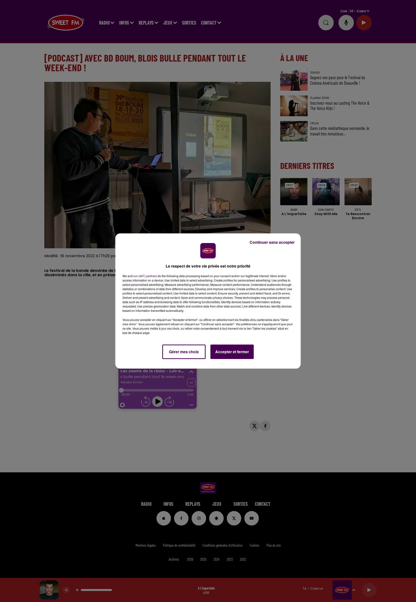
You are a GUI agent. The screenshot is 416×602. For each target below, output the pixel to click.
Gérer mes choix (184, 351)
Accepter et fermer (232, 351)
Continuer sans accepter (272, 242)
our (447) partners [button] (145, 276)
